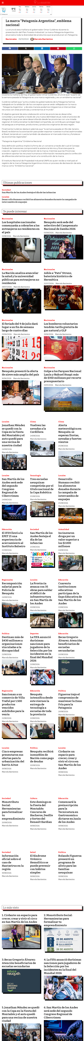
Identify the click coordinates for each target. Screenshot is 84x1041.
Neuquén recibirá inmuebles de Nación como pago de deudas (42, 756)
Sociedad (6, 190)
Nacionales (11, 39)
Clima (33, 422)
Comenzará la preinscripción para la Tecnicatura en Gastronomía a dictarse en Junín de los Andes (69, 812)
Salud (33, 852)
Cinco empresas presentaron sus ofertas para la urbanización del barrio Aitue (13, 758)
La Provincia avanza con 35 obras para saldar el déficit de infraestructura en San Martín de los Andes (41, 593)
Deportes (34, 633)
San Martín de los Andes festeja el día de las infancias (29, 192)
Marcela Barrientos (43, 39)
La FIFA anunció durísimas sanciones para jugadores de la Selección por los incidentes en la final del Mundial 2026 (41, 649)
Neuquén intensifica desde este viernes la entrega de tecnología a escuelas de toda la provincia (41, 704)
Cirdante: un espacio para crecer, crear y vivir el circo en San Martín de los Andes (69, 760)
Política (5, 633)
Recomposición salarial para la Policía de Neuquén (12, 588)
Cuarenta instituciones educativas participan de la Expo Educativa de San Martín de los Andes (70, 593)
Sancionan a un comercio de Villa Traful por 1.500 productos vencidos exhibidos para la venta (13, 704)
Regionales (7, 580)
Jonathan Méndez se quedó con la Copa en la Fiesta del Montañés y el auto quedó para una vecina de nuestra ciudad (13, 435)
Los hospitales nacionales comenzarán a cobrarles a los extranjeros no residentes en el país (21, 227)
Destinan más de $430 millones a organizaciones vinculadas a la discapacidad (13, 644)
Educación (7, 529)
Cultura (33, 798)
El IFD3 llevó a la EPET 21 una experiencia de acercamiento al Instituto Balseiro (13, 539)
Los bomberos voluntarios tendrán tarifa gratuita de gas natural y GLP (61, 327)
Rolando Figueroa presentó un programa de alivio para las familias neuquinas (69, 864)
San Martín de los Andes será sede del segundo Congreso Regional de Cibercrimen (13, 487)
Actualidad (63, 529)
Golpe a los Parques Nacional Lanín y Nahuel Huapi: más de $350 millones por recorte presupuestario (62, 376)
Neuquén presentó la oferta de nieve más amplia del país (20, 373)
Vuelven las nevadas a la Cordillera (38, 428)
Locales (5, 197)
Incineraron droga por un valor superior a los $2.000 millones (68, 539)
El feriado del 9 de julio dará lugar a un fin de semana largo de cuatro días (20, 327)
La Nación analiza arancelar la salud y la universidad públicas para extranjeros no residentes (20, 278)
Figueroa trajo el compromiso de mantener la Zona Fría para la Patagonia (70, 701)
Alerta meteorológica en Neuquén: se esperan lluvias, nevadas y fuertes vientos (69, 434)
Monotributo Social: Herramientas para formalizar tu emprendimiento (13, 810)
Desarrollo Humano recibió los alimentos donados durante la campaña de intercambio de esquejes (69, 489)
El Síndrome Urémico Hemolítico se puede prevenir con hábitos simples (40, 864)
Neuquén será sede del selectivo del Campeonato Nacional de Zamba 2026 (61, 225)
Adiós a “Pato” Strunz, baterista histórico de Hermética (58, 276)
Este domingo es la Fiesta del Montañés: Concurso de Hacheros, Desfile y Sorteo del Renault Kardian (41, 812)
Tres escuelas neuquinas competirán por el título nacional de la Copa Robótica (41, 485)
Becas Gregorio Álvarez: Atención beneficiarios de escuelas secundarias (70, 644)
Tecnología (35, 475)
